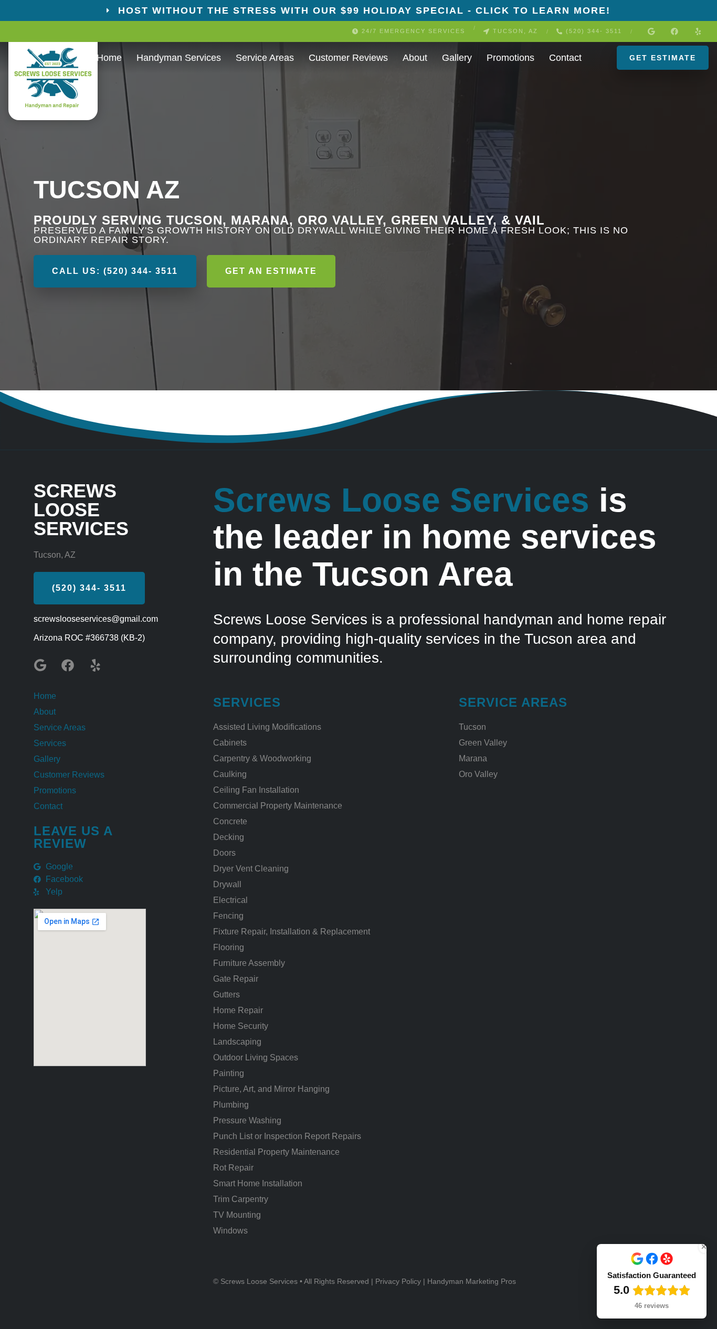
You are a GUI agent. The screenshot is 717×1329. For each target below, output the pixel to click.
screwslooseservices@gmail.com (96, 618)
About (415, 57)
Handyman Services (178, 57)
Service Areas (265, 57)
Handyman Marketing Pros (471, 1281)
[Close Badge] (704, 1246)
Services (50, 743)
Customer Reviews (348, 57)
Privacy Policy (399, 1281)
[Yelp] (698, 31)
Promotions (510, 57)
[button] (408, 31)
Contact (565, 57)
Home (109, 57)
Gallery (457, 57)
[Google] (650, 31)
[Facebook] (674, 31)
